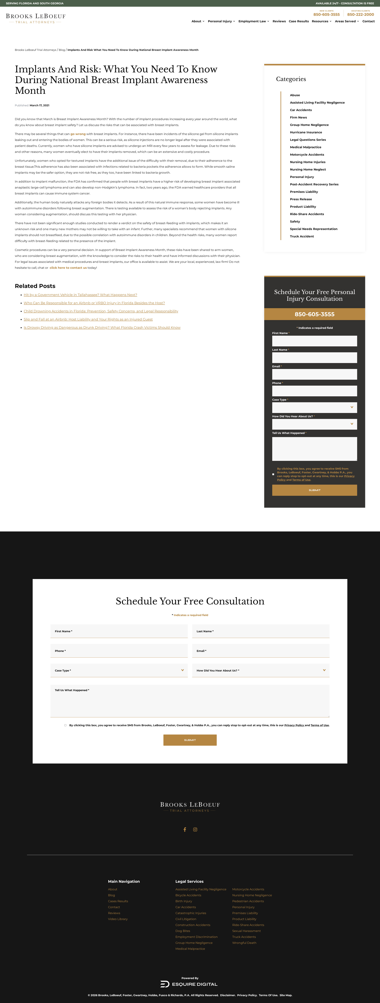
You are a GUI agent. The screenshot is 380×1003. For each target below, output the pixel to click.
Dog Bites (182, 931)
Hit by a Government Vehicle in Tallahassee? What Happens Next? (80, 295)
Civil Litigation (185, 919)
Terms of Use (301, 479)
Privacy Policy (294, 725)
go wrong (78, 134)
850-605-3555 (327, 14)
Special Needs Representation (314, 229)
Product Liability (303, 206)
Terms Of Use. (268, 995)
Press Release (301, 199)
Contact (114, 907)
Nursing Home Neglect (308, 169)
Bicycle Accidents (188, 895)
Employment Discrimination (196, 937)
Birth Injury (183, 901)
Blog (62, 49)
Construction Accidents (192, 925)
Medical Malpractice (305, 147)
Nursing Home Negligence (252, 895)
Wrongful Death (244, 943)
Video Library (118, 919)
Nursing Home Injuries (308, 162)
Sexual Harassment (246, 931)
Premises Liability (304, 192)
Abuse (295, 95)
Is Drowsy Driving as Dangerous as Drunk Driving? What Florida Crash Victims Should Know (102, 327)
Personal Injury (302, 177)
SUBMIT (315, 490)
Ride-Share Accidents (307, 214)
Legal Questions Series (308, 140)
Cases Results (118, 901)
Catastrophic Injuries (190, 913)
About (112, 889)
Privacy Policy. (247, 995)
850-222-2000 (360, 14)
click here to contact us (68, 268)
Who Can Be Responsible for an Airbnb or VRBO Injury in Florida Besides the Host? (94, 303)
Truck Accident (302, 236)
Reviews (114, 913)
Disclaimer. (228, 995)
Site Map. (286, 995)
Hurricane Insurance (306, 132)
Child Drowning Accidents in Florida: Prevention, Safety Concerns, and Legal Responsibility (101, 311)
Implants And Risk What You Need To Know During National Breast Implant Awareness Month (133, 49)
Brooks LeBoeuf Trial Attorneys (35, 49)
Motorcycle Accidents (307, 154)
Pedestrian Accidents (248, 901)
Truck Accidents (244, 937)
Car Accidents (301, 110)
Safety (295, 221)
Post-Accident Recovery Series (314, 184)
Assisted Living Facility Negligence (317, 102)
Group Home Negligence (309, 125)
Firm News (298, 117)
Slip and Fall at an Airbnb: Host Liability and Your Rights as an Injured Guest (88, 319)
